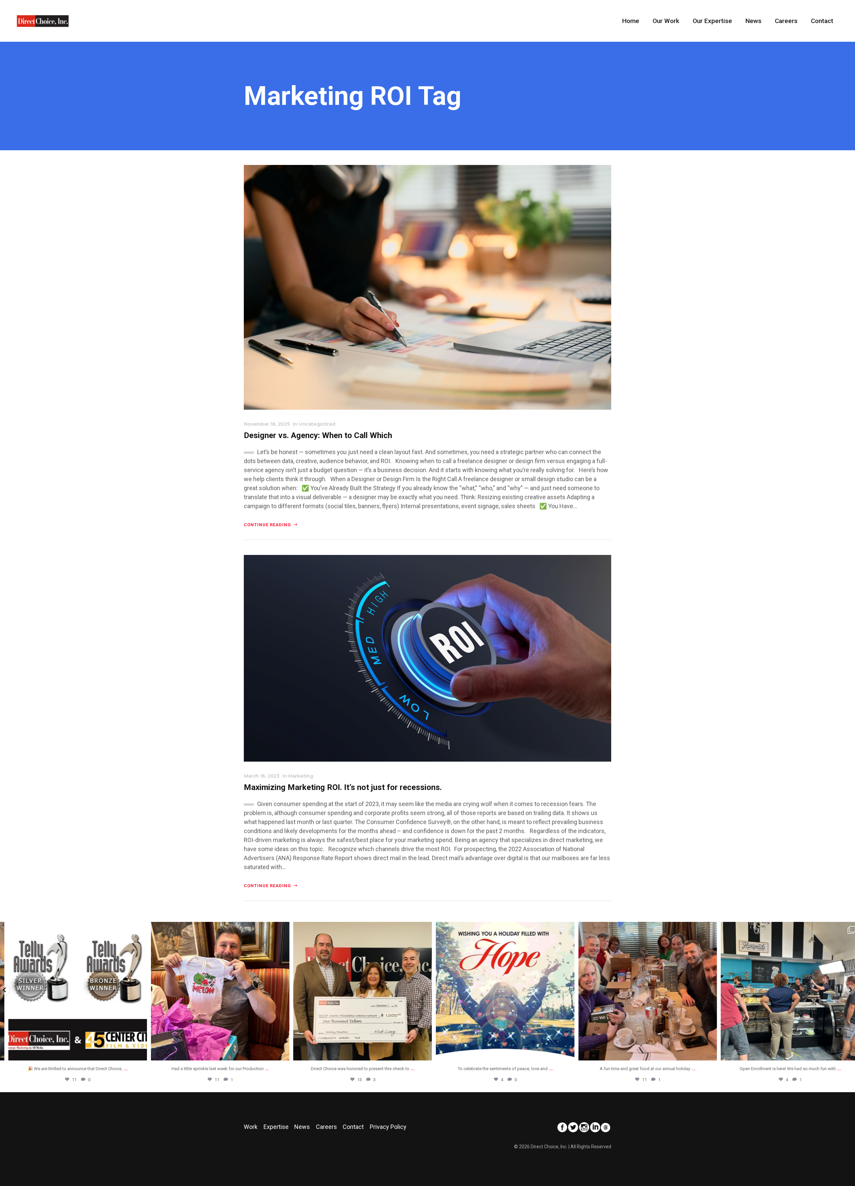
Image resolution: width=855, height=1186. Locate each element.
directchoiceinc (71, 929)
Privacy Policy (388, 1126)
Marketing (300, 776)
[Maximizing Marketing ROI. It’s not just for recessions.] (427, 657)
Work (251, 1126)
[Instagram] (134, 1052)
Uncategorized (317, 424)
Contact (353, 1126)
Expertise (276, 1126)
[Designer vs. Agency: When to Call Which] (427, 286)
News (302, 1126)
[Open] (71, 991)
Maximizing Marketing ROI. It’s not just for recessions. (343, 787)
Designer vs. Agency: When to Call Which (318, 435)
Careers (326, 1126)
